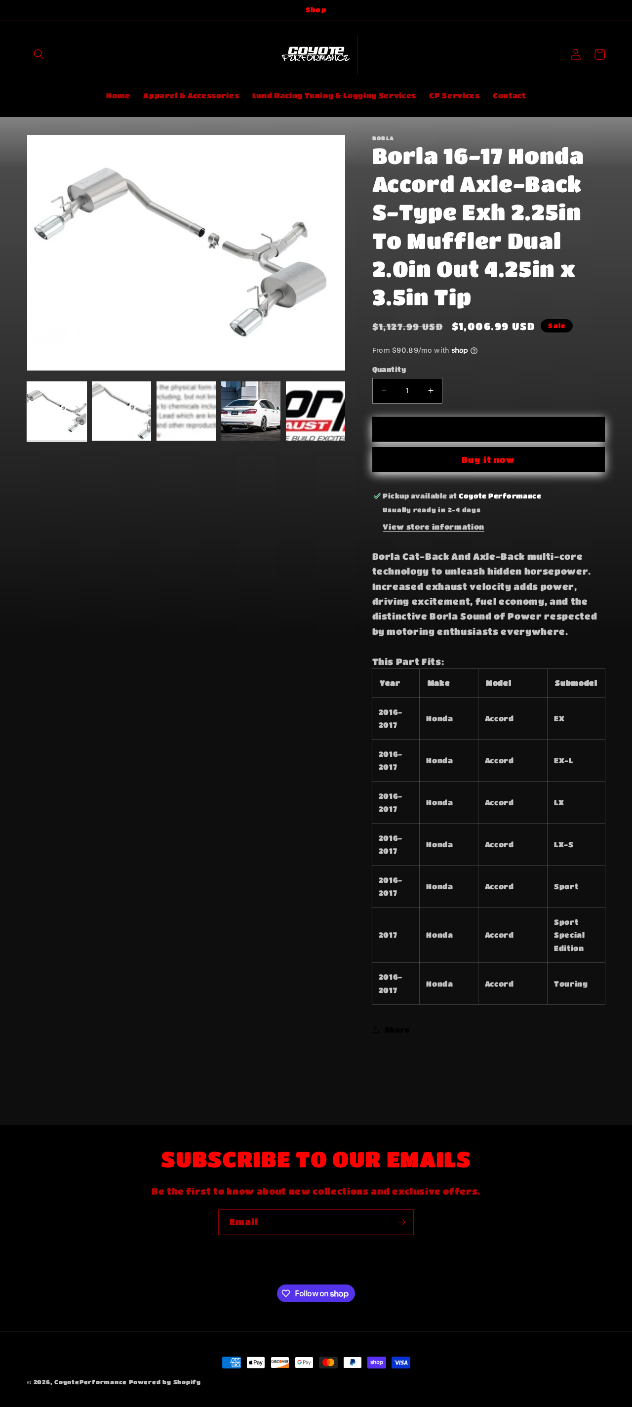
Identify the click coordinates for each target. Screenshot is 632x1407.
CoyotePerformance (90, 1381)
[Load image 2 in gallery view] (121, 411)
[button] (39, 54)
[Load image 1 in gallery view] (56, 411)
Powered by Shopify (165, 1381)
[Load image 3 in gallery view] (186, 411)
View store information (433, 526)
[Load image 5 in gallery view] (315, 411)
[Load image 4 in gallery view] (250, 411)
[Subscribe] (401, 1222)
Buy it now (488, 459)
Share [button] (397, 1029)
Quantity (389, 369)
